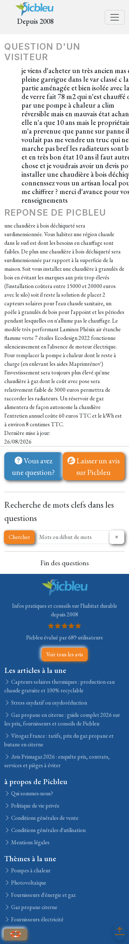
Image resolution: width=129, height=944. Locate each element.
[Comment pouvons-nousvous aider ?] (15, 934)
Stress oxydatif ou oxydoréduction (48, 702)
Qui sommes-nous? (31, 793)
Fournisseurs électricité (36, 919)
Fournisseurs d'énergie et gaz (43, 895)
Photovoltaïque (28, 882)
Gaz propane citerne (33, 907)
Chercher (19, 537)
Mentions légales (29, 842)
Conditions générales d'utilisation (48, 830)
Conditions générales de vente (44, 818)
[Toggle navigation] (115, 17)
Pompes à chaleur (30, 870)
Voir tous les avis (64, 654)
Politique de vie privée (34, 805)
